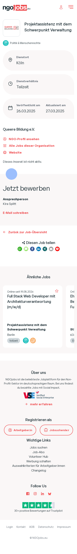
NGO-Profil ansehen (24, 139)
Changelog (38, 470)
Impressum (64, 526)
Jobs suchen (38, 447)
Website (15, 152)
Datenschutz (46, 526)
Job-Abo (38, 452)
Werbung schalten (38, 461)
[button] (20, 249)
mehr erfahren (41, 404)
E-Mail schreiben (15, 213)
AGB (32, 526)
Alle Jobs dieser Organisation (31, 145)
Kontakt (21, 526)
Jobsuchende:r (59, 430)
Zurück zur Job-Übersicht (27, 232)
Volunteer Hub (38, 456)
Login (9, 526)
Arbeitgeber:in (23, 430)
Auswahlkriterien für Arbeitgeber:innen (38, 466)
